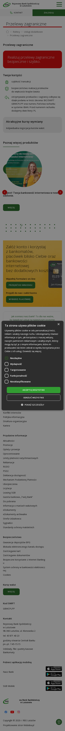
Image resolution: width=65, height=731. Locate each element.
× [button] (58, 324)
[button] (32, 404)
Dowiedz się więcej (32, 351)
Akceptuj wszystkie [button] (34, 390)
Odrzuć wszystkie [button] (33, 397)
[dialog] (32, 365)
